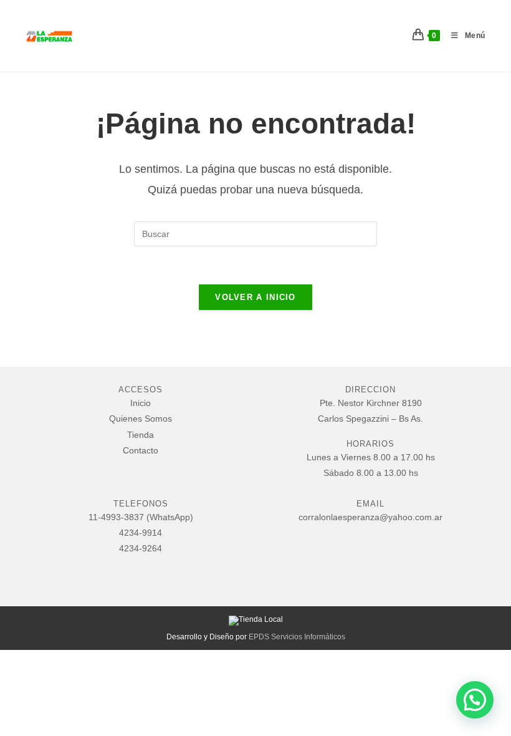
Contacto (140, 450)
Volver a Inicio (255, 297)
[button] (475, 700)
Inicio (140, 403)
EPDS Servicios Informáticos (297, 636)
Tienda (140, 435)
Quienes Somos (140, 419)
